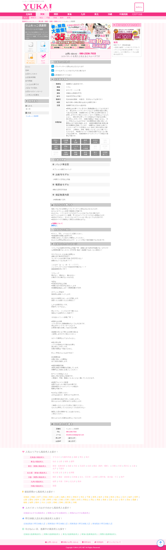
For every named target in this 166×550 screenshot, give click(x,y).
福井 (130, 497)
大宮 (120, 466)
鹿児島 (68, 502)
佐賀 (49, 502)
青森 (33, 497)
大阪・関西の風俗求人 (37, 477)
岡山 (92, 500)
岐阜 (37, 500)
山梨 (25, 500)
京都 (61, 500)
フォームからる (31, 62)
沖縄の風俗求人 (37, 486)
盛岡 (72, 461)
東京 (69, 497)
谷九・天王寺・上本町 (89, 477)
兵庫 (67, 500)
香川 (122, 500)
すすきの (56, 457)
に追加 (43, 62)
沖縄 (75, 502)
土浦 (133, 466)
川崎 (114, 466)
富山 (118, 497)
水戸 (54, 468)
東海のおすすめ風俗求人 (80, 513)
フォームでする (43, 50)
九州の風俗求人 (37, 482)
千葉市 (61, 468)
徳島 (25, 502)
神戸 (122, 477)
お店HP (72, 441)
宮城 (45, 497)
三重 (43, 500)
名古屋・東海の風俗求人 (37, 473)
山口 (116, 500)
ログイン (139, 7)
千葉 (88, 497)
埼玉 (82, 497)
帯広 (81, 457)
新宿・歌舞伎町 (59, 466)
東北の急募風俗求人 (71, 534)
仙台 (54, 461)
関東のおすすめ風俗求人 (58, 513)
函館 (75, 457)
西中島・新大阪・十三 (109, 477)
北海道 (26, 497)
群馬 (94, 497)
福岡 (54, 481)
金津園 (71, 472)
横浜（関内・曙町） (101, 466)
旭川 (87, 457)
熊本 (79, 481)
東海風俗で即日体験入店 (102, 524)
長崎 (55, 502)
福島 (66, 461)
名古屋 (55, 472)
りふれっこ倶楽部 (35, 25)
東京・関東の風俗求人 (37, 466)
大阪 (55, 500)
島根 (104, 500)
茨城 (106, 497)
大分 (43, 502)
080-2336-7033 (87, 53)
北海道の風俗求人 (37, 457)
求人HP (72, 438)
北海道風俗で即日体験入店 (34, 524)
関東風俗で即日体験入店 (58, 524)
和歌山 (85, 500)
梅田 (54, 477)
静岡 (49, 500)
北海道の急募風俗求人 (32, 534)
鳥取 (98, 500)
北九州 (72, 481)
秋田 (51, 497)
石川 (124, 497)
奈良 (79, 500)
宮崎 (61, 502)
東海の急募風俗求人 (89, 534)
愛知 (31, 500)
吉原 (89, 466)
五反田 (82, 466)
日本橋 (74, 477)
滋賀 (73, 500)
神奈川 (75, 497)
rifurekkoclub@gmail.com (75, 435)
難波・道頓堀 (64, 477)
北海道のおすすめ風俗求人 (34, 513)
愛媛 (134, 500)
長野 (136, 497)
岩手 (39, 497)
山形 (60, 461)
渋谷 (75, 466)
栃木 (100, 497)
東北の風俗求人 (37, 462)
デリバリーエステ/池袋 (34, 29)
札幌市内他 (66, 457)
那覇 (54, 486)
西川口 (126, 466)
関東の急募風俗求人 (52, 534)
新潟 (112, 497)
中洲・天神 (63, 481)
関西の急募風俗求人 (108, 534)
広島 (110, 500)
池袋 (69, 466)
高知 (128, 500)
